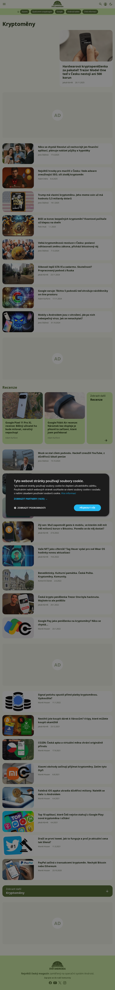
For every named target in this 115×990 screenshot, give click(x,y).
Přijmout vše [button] (87, 507)
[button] (57, 498)
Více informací (68, 493)
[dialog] (57, 495)
